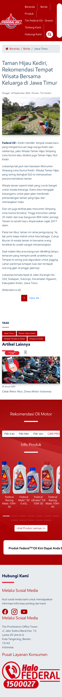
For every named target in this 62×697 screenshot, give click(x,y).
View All (34, 298)
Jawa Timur (9, 333)
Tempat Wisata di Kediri (14, 338)
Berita (43, 6)
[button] (5, 491)
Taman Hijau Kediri (26, 333)
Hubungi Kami (33, 34)
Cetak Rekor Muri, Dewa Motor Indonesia (26, 391)
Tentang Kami (33, 27)
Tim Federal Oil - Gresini (39, 20)
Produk (29, 13)
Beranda (30, 6)
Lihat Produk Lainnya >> (31, 528)
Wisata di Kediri (36, 338)
